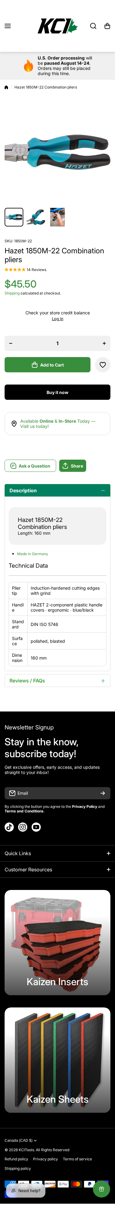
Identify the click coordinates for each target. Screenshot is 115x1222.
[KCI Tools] (58, 26)
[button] (107, 26)
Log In (57, 318)
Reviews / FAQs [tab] (27, 681)
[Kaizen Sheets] (57, 1060)
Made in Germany (32, 553)
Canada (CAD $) (19, 1140)
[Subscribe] (102, 793)
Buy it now (57, 392)
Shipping (12, 293)
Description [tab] (23, 490)
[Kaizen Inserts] (57, 942)
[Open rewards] (101, 1189)
